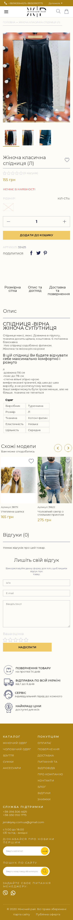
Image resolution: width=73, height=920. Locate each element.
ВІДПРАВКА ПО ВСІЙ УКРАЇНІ (38, 680)
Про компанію (50, 774)
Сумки (8, 761)
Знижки (44, 799)
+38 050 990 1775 (14, 815)
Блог (42, 787)
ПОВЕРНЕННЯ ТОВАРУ (33, 668)
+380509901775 (34, 3)
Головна (9, 22)
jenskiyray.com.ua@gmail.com (23, 822)
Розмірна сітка (12, 289)
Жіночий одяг (15, 743)
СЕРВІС (20, 693)
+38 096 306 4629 (15, 811)
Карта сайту (21, 914)
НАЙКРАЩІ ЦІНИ (28, 706)
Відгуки (44, 793)
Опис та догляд (35, 289)
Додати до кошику (36, 235)
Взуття (8, 755)
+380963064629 (17, 3)
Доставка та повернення (57, 290)
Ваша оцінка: (13, 634)
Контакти (46, 780)
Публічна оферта (48, 914)
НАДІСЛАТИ (27, 647)
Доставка (46, 755)
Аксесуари (12, 768)
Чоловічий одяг (17, 749)
